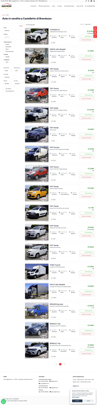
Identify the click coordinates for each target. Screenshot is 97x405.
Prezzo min (6, 67)
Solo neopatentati (10, 91)
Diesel (7, 49)
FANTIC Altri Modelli (57, 49)
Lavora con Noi (79, 6)
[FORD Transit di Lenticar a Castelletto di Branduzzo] (36, 271)
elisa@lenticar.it (54, 387)
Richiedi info (89, 36)
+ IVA (93, 72)
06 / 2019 (53, 101)
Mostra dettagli (75, 397)
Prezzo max (17, 67)
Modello (6, 34)
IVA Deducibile (90, 33)
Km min (5, 80)
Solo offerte (8, 88)
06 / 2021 (53, 160)
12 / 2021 (53, 42)
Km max (16, 80)
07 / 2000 (53, 297)
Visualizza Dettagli (86, 39)
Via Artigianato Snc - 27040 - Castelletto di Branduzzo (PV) (24, 1)
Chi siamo (59, 6)
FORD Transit (55, 265)
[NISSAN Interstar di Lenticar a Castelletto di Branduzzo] (36, 310)
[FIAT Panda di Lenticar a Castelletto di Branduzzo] (36, 75)
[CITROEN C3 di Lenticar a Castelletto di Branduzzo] (36, 36)
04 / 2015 (53, 219)
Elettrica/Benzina (10, 51)
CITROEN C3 (55, 30)
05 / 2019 (53, 337)
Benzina (7, 44)
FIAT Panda (54, 69)
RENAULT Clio (55, 324)
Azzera (21, 26)
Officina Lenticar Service (44, 6)
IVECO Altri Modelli (57, 284)
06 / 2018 (53, 121)
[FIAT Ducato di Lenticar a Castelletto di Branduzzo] (36, 154)
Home (3, 15)
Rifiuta (88, 400)
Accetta (77, 400)
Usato (7, 62)
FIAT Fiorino (54, 88)
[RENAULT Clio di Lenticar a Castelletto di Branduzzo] (36, 330)
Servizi (53, 6)
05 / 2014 (53, 258)
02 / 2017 (53, 239)
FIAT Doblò (54, 108)
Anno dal (6, 74)
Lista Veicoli (33, 6)
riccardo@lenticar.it (44, 383)
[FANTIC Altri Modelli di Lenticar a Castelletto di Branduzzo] (36, 56)
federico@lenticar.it (55, 392)
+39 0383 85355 (44, 387)
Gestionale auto (15, 400)
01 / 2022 (53, 199)
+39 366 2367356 (91, 6)
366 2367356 (5, 1)
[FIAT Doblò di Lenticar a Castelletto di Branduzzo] (36, 114)
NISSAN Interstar (56, 304)
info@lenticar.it (43, 1)
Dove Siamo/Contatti (69, 6)
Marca (5, 27)
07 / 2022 (53, 317)
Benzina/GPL (8, 46)
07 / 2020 (53, 82)
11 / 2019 (53, 141)
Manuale (7, 56)
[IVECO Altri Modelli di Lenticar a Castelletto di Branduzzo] (36, 291)
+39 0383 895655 (44, 392)
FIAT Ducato (54, 147)
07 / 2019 (53, 278)
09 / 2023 (53, 62)
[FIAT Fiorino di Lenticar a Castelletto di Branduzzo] (36, 95)
